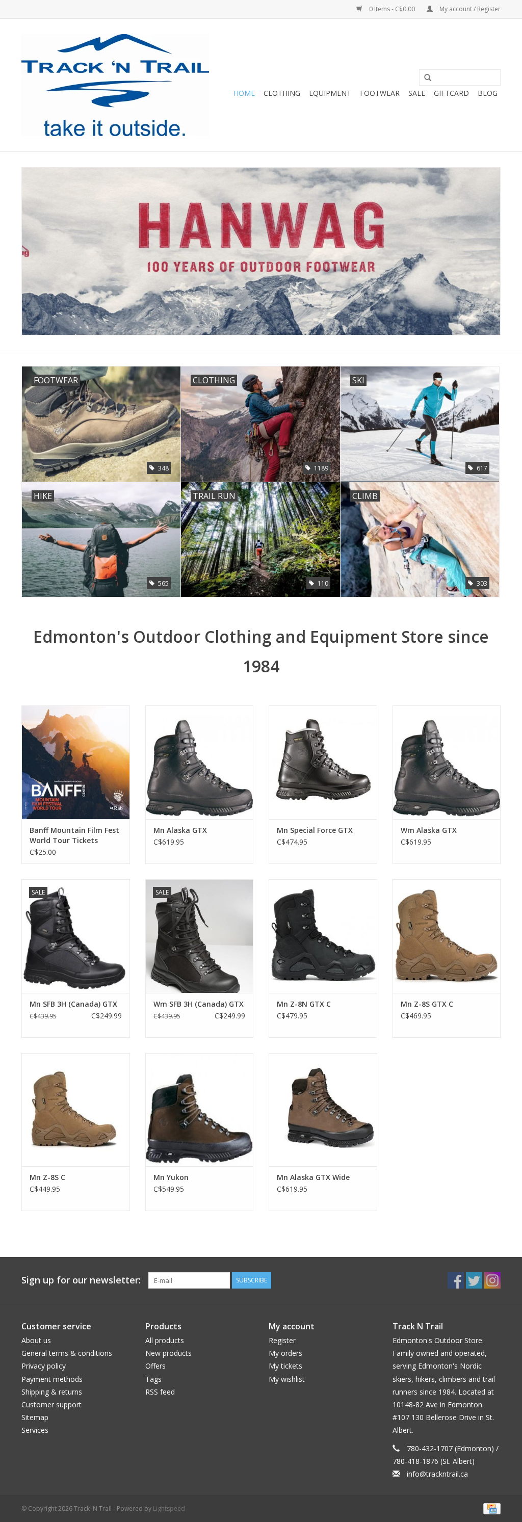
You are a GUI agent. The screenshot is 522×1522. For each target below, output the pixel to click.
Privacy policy (43, 1366)
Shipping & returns (51, 1392)
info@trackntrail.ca (437, 1474)
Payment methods (52, 1379)
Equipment (330, 93)
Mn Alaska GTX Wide (313, 1177)
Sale (416, 93)
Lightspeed (169, 1508)
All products (164, 1340)
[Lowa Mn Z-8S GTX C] (447, 936)
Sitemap (34, 1417)
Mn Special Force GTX (315, 830)
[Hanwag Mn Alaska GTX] (199, 762)
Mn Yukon (171, 1177)
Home (244, 93)
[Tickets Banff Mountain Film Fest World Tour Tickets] (75, 762)
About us (36, 1340)
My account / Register (469, 9)
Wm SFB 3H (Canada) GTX (198, 1004)
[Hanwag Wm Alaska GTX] (447, 762)
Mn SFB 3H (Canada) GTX (73, 1004)
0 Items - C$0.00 (392, 9)
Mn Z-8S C (47, 1177)
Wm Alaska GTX (429, 830)
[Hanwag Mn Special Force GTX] (323, 762)
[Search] (424, 78)
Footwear (380, 93)
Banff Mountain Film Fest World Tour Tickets (74, 835)
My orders (285, 1353)
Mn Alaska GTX (180, 830)
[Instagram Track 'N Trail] (492, 1280)
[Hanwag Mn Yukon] (199, 1110)
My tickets (285, 1366)
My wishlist (287, 1379)
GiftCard (451, 93)
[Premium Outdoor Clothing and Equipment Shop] (115, 85)
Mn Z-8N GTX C (304, 1004)
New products (168, 1353)
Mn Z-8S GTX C (427, 1004)
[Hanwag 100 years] (261, 252)
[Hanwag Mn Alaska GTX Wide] (323, 1110)
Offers (155, 1366)
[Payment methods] (490, 1508)
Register (282, 1340)
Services (34, 1430)
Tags (153, 1379)
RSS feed (160, 1392)
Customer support (51, 1404)
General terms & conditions (66, 1353)
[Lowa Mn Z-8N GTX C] (323, 936)
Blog (488, 93)
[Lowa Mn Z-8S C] (75, 1110)
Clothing (282, 93)
